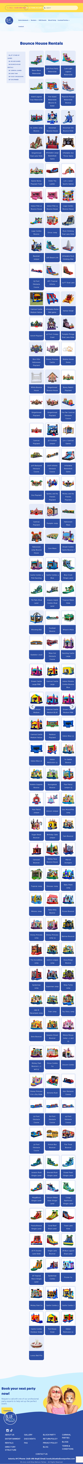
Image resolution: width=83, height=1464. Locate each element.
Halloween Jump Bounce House (36, 550)
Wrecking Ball (36, 629)
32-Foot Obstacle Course (36, 1147)
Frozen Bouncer (68, 911)
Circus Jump (52, 232)
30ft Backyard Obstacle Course (36, 469)
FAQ (26, 1443)
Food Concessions (16, 76)
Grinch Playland (36, 336)
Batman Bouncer (68, 936)
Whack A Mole (68, 629)
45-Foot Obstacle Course (68, 1119)
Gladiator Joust (36, 655)
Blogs (65, 1442)
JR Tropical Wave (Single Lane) (36, 1279)
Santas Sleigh (68, 311)
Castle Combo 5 (52, 1305)
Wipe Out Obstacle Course (52, 656)
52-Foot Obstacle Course (36, 1119)
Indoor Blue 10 (36, 761)
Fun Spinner (14, 79)
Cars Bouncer (68, 836)
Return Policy (50, 1439)
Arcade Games (15, 61)
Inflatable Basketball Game (68, 469)
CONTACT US (41, 1454)
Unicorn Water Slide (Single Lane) (52, 1200)
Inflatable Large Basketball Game (52, 156)
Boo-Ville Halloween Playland (36, 362)
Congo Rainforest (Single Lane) (68, 1200)
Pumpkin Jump (52, 523)
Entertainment (23, 20)
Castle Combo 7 (68, 1305)
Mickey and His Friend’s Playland (68, 497)
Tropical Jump (36, 886)
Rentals (33, 20)
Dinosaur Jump (52, 886)
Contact (21, 26)
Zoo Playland (36, 495)
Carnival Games (16, 70)
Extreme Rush (52, 1093)
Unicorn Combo (68, 1065)
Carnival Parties (63, 20)
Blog (45, 1447)
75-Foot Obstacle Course (36, 284)
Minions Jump (36, 911)
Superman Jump (52, 986)
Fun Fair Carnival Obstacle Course (68, 415)
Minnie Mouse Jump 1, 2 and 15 (68, 1038)
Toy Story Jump (68, 1011)
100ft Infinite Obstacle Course (52, 469)
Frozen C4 (68, 1277)
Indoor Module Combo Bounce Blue (68, 684)
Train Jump (52, 1011)
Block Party (52, 20)
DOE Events (42, 20)
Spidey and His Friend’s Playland (52, 497)
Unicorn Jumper (52, 811)
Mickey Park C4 (36, 1305)
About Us (9, 1435)
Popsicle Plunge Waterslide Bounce (68, 100)
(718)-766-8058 (32, 1459)
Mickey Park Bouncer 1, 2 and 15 (36, 1066)
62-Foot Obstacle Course (52, 1119)
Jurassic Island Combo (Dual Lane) (52, 603)
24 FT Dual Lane (68, 282)
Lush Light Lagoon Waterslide (68, 71)
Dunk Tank (14, 73)
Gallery (28, 1435)
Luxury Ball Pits (36, 1355)
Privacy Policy (50, 1443)
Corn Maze (52, 548)
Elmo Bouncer (36, 1036)
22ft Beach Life (52, 257)
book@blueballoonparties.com (60, 1459)
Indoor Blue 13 (68, 736)
